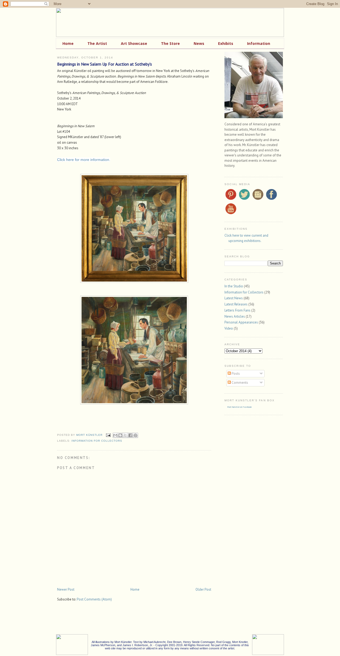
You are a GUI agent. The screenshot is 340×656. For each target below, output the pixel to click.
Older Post (203, 589)
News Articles (234, 316)
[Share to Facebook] (130, 435)
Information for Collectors (96, 440)
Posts (235, 373)
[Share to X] (125, 435)
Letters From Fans (237, 310)
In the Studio (233, 286)
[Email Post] (108, 434)
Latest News (233, 298)
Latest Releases (236, 304)
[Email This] (115, 435)
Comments (239, 382)
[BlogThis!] (120, 435)
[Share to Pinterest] (135, 435)
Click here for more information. (83, 159)
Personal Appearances (241, 322)
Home (134, 589)
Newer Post (65, 589)
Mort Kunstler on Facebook (239, 407)
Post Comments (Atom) (94, 599)
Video (228, 328)
